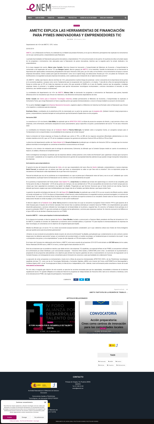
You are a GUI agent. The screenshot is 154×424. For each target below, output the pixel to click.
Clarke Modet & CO (58, 142)
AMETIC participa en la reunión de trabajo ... (109, 292)
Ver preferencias (39, 417)
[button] (45, 402)
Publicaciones (121, 365)
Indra (59, 167)
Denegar (24, 417)
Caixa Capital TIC (64, 182)
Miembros (61, 18)
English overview (106, 18)
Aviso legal (36, 421)
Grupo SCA (65, 192)
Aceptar (9, 417)
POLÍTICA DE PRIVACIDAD (26, 421)
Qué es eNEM (39, 18)
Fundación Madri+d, (62, 130)
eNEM (71, 39)
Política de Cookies (14, 421)
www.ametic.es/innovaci (34, 265)
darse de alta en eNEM (88, 18)
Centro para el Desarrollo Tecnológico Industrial (56, 99)
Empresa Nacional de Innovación (60, 105)
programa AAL (98, 111)
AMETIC (28, 53)
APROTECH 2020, (75, 121)
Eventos (51, 18)
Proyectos (72, 18)
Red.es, (60, 219)
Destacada (103, 361)
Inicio (30, 18)
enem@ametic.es (77, 388)
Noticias (76, 25)
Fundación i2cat (47, 203)
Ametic (94, 167)
